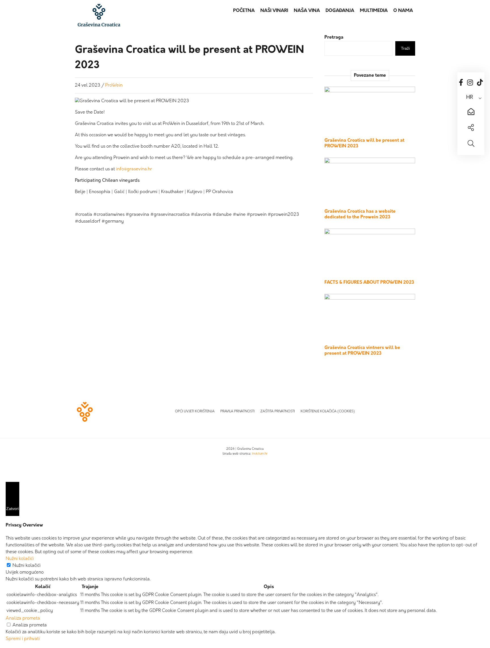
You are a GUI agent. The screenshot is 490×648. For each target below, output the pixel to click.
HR (469, 97)
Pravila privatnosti (237, 411)
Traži (405, 48)
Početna (244, 11)
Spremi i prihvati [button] (23, 639)
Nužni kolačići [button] (20, 559)
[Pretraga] (470, 144)
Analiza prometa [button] (23, 618)
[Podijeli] (470, 128)
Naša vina (307, 11)
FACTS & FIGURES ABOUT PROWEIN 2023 (369, 282)
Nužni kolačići (26, 565)
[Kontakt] (470, 112)
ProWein (113, 85)
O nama (403, 11)
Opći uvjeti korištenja (195, 411)
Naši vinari (274, 11)
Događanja (340, 11)
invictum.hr (259, 453)
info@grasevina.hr (134, 169)
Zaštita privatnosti (277, 411)
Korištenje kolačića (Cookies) (328, 411)
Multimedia (374, 11)
